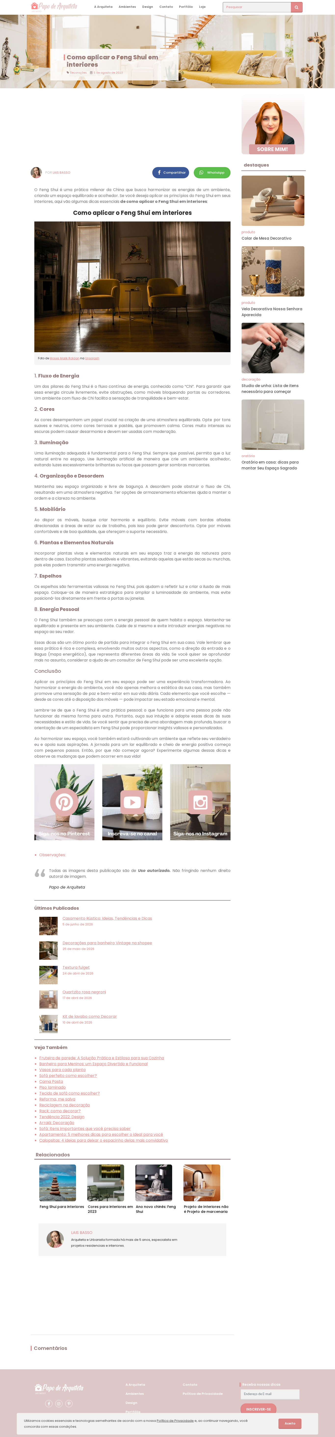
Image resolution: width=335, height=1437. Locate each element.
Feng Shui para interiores (62, 1206)
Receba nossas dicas (261, 1384)
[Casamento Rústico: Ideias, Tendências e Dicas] (48, 926)
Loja (202, 7)
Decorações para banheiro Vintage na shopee (107, 943)
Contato (166, 7)
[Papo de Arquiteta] (58, 1388)
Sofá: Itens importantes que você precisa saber (85, 1128)
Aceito (290, 1423)
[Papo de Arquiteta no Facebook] (48, 1403)
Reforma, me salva (57, 1099)
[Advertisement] (132, 127)
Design (147, 7)
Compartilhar (174, 172)
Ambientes (127, 7)
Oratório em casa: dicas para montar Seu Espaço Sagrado (270, 465)
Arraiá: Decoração (56, 1123)
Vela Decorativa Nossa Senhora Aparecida (272, 311)
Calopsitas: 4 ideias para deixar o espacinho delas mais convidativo (103, 1140)
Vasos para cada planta (62, 1070)
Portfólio (186, 7)
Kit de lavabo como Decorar (90, 1016)
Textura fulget (76, 967)
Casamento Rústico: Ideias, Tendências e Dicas (107, 918)
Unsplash (92, 358)
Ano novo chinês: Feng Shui (156, 1209)
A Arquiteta (103, 7)
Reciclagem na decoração (64, 1105)
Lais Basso (61, 172)
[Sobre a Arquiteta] (273, 123)
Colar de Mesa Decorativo (266, 238)
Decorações (78, 73)
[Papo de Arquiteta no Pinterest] (69, 1403)
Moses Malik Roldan (64, 358)
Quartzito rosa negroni (84, 992)
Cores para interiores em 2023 (110, 1209)
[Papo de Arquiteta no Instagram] (59, 1403)
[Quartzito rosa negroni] (48, 999)
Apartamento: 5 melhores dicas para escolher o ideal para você (101, 1134)
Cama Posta (51, 1081)
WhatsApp (215, 172)
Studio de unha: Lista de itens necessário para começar (270, 388)
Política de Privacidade (203, 1393)
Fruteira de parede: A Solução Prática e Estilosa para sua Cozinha (101, 1058)
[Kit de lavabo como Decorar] (48, 1024)
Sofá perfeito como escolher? (68, 1075)
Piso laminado (52, 1087)
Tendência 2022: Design (61, 1117)
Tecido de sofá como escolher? (69, 1093)
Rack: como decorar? (60, 1111)
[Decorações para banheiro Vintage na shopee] (48, 950)
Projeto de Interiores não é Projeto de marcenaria (206, 1209)
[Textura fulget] (48, 975)
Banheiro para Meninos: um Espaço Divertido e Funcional (93, 1064)
